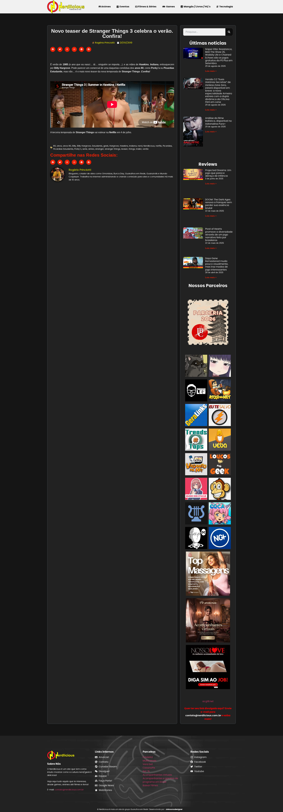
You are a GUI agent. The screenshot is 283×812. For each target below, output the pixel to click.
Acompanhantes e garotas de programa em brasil (160, 780)
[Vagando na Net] (196, 464)
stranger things (112, 148)
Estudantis (97, 145)
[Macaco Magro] (220, 489)
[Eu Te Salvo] (220, 415)
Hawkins (124, 145)
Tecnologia (225, 6)
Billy (74, 145)
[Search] (229, 32)
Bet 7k (146, 771)
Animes (106, 6)
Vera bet (148, 764)
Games (170, 6)
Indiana (133, 145)
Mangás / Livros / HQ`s (196, 6)
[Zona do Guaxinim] (196, 366)
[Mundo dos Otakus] (196, 489)
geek (105, 145)
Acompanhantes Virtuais (157, 774)
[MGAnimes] (220, 366)
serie (84, 148)
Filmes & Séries (147, 6)
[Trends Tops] (196, 440)
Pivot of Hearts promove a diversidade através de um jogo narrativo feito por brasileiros (219, 234)
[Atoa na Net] (220, 390)
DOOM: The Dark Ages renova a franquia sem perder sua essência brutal (218, 204)
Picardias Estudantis (63, 148)
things (132, 148)
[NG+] (220, 538)
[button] (52, 49)
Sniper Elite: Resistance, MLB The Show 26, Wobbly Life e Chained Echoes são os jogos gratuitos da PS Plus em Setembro (218, 56)
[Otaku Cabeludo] (196, 538)
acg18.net (208, 701)
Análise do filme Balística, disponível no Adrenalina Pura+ (218, 120)
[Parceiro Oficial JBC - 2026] (208, 321)
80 (54, 145)
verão (146, 148)
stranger (99, 148)
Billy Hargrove (84, 145)
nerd (140, 145)
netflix (159, 145)
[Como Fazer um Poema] (196, 513)
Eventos (124, 6)
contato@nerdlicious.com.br (69, 789)
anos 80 (67, 145)
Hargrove (114, 145)
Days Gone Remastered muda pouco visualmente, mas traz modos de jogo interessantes (216, 264)
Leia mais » (211, 71)
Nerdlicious (149, 145)
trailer (139, 148)
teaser (124, 148)
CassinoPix (149, 767)
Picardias (167, 145)
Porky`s (77, 148)
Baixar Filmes (150, 785)
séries (91, 148)
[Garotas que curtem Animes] (220, 513)
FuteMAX (148, 757)
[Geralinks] (196, 415)
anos (59, 145)
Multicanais (149, 760)
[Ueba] (220, 440)
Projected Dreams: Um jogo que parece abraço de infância (218, 173)
